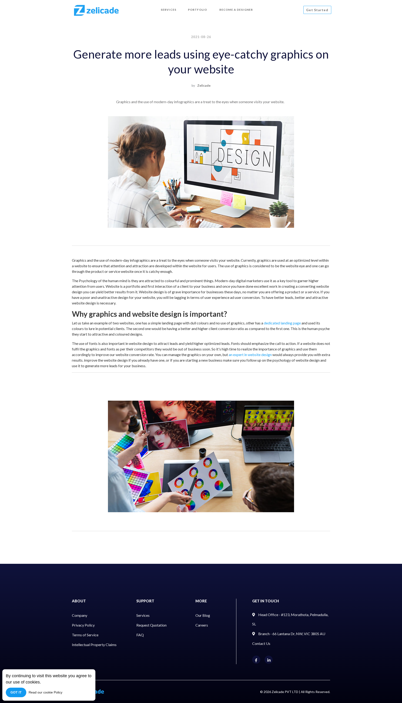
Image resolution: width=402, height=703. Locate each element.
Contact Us (261, 643)
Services (143, 615)
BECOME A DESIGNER (236, 9)
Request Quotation (151, 625)
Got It (16, 692)
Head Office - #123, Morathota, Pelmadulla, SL (290, 619)
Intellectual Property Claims (94, 644)
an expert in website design (250, 354)
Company (79, 615)
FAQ (140, 635)
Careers (201, 625)
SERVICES (168, 9)
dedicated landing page (282, 323)
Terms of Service (85, 635)
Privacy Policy (83, 625)
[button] (88, 172)
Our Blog (202, 615)
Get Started (317, 10)
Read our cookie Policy (45, 692)
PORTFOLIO (197, 9)
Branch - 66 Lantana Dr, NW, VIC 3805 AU (291, 633)
